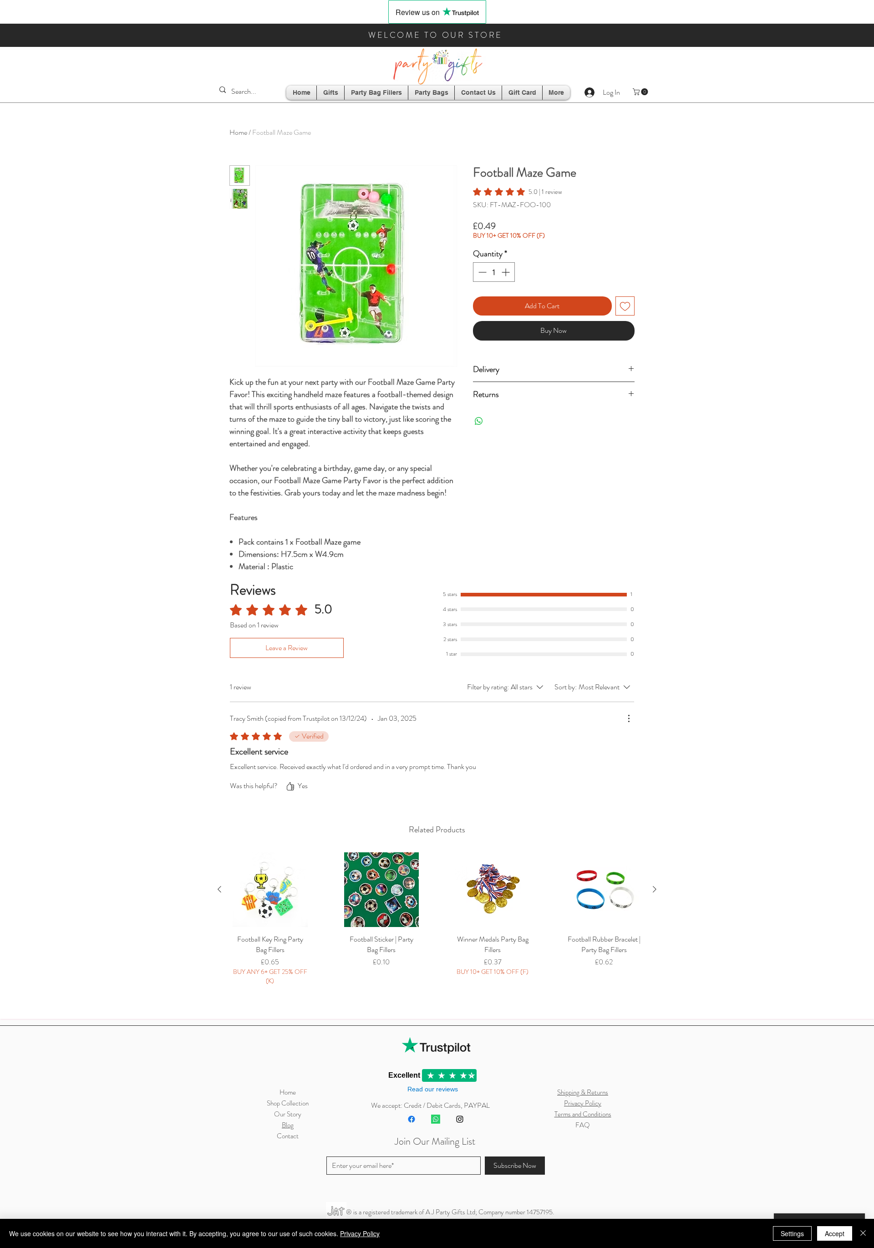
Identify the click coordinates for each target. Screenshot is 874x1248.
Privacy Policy (360, 1233)
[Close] (863, 1233)
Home (238, 132)
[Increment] (506, 272)
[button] (641, 91)
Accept (834, 1233)
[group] (437, 931)
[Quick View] (270, 889)
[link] (517, 192)
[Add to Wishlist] (625, 306)
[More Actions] (628, 718)
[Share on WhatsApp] (478, 421)
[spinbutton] (493, 272)
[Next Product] (654, 889)
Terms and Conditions (582, 1114)
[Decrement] (481, 272)
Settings (792, 1233)
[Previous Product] (219, 889)
